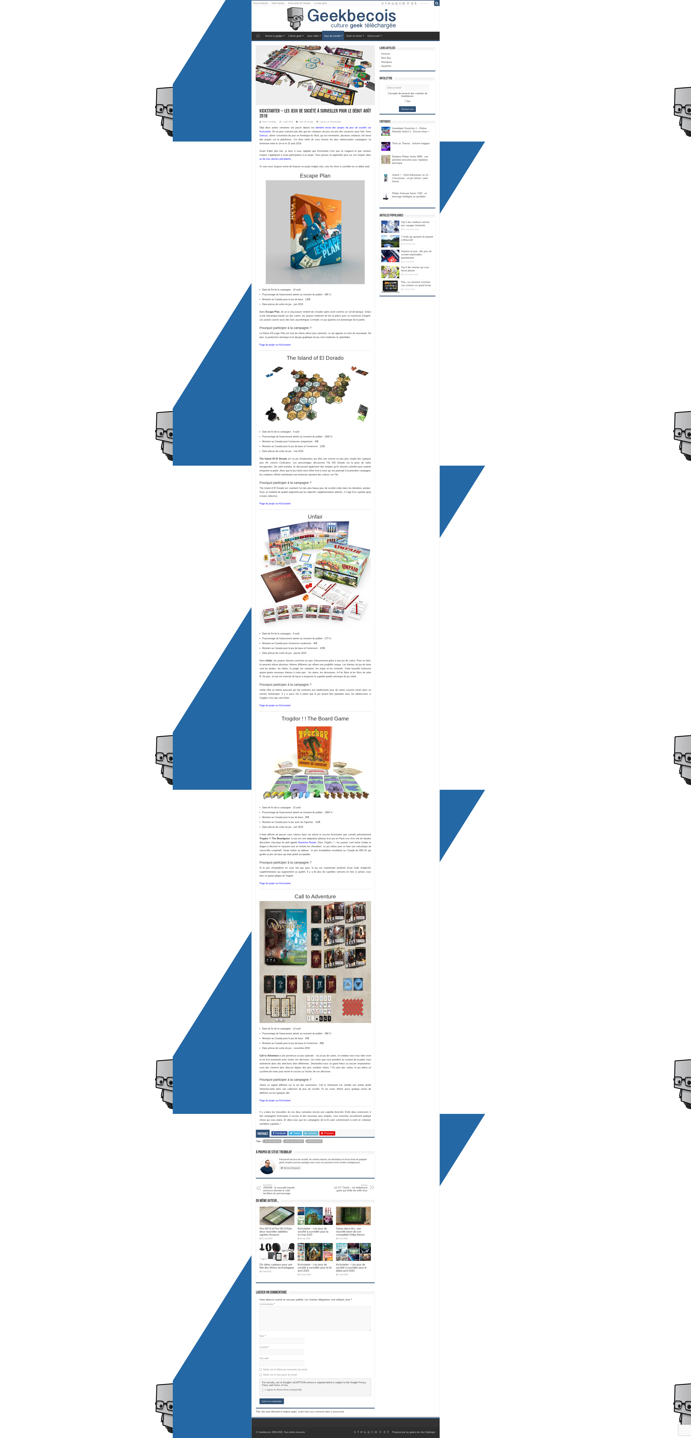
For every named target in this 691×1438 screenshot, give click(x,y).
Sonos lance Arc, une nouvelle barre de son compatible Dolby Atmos (350, 1231)
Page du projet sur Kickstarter (275, 344)
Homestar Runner (307, 842)
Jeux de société (332, 36)
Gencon (263, 135)
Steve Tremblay (269, 122)
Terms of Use (281, 1385)
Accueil (258, 35)
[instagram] (400, 3)
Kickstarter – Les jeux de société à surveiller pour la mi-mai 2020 (313, 1231)
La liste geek (320, 3)
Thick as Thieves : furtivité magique (411, 143)
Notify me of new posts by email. (280, 1374)
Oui (408, 101)
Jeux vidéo (313, 36)
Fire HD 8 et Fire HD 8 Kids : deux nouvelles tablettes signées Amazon (276, 1231)
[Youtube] (396, 3)
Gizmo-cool (373, 36)
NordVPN (386, 66)
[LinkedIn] (392, 3)
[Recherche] (437, 3)
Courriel (264, 1347)
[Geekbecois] (346, 19)
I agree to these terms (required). (284, 1389)
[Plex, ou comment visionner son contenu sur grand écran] (390, 287)
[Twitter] (389, 3)
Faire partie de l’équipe (299, 3)
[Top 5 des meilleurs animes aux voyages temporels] (390, 227)
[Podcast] (415, 3)
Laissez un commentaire (330, 122)
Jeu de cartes (272, 1141)
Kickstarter (314, 1141)
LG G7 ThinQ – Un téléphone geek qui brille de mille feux (350, 1188)
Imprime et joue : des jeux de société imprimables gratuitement (416, 254)
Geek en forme (354, 36)
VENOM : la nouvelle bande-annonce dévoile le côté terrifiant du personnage (279, 1189)
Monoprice (386, 62)
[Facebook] (386, 3)
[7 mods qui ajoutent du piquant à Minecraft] (390, 241)
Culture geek (294, 36)
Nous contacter (260, 3)
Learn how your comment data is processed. (321, 1411)
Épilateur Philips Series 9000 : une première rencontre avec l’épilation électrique (410, 159)
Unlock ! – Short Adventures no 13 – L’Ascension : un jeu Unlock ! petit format (411, 178)
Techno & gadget (274, 36)
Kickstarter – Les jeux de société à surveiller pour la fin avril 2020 (315, 1267)
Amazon (385, 53)
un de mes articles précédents (275, 159)
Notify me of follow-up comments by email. (285, 1369)
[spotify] (403, 3)
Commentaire (267, 1304)
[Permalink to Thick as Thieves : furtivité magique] (385, 146)
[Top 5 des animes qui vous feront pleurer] (390, 272)
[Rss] (382, 3)
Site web (263, 1358)
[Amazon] (412, 3)
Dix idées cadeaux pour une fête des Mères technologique (276, 1266)
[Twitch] (408, 3)
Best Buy (386, 58)
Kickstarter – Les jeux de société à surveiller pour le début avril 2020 (351, 1267)
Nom (262, 1336)
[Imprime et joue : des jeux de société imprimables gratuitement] (390, 256)
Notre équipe (278, 3)
